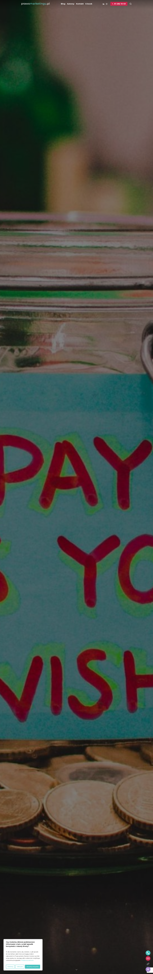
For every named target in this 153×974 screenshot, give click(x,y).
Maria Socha (76, 764)
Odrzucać (20, 966)
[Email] (148, 958)
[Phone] (148, 953)
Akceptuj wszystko (32, 966)
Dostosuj (10, 966)
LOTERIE (76, 274)
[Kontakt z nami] (148, 964)
